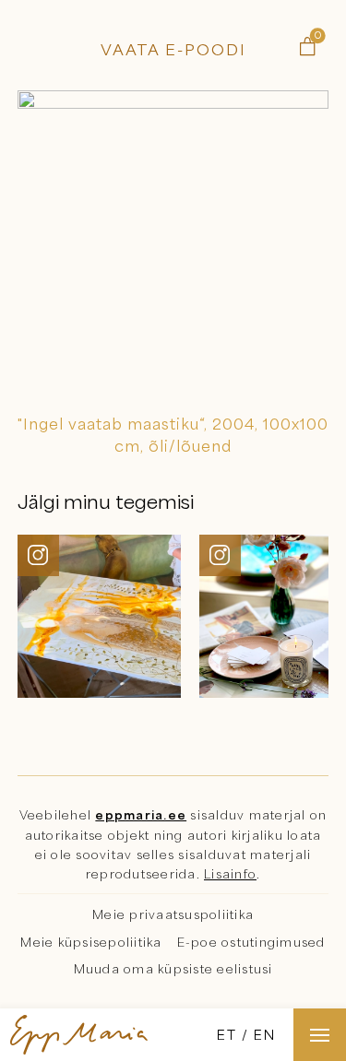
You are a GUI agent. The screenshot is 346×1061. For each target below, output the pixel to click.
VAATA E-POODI (173, 49)
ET (227, 1034)
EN (265, 1034)
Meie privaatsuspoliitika (173, 914)
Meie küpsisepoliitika (90, 942)
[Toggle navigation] (319, 1034)
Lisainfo (230, 873)
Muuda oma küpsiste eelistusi (173, 968)
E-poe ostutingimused (251, 942)
